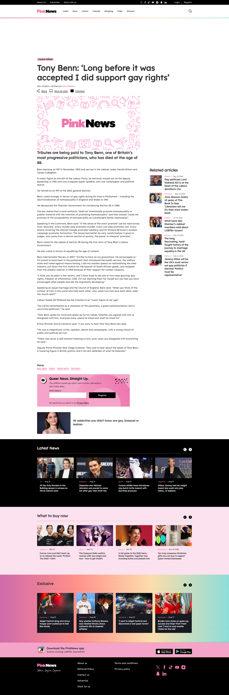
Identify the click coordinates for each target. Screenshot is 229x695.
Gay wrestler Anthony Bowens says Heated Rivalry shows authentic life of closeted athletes (93, 625)
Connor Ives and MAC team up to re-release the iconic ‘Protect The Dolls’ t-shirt (55, 556)
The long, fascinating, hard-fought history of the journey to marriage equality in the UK (176, 245)
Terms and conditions (126, 663)
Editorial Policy (85, 669)
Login (177, 2)
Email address (59, 391)
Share (44, 91)
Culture (85, 11)
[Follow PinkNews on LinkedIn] (166, 2)
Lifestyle (96, 11)
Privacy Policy (83, 403)
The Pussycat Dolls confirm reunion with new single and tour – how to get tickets (92, 556)
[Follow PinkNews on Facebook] (164, 668)
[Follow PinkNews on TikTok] (171, 668)
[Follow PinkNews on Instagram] (183, 668)
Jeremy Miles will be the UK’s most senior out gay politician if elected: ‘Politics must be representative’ (176, 267)
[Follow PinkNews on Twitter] (158, 668)
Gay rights (42, 368)
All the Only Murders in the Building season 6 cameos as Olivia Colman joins (53, 488)
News (75, 11)
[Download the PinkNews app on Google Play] (183, 651)
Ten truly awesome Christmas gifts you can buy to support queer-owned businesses (172, 556)
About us (82, 663)
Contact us (83, 674)
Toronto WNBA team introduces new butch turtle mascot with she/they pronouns (133, 488)
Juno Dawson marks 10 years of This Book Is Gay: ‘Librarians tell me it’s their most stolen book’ (176, 204)
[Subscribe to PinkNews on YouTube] (177, 668)
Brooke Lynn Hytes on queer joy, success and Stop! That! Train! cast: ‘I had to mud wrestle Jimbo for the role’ (173, 625)
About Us (41, 2)
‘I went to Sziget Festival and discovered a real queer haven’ (133, 622)
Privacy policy (122, 669)
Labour (52, 368)
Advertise (55, 2)
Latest (65, 11)
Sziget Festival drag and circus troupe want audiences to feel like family (55, 624)
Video (120, 11)
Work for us (83, 686)
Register (188, 2)
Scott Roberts (68, 86)
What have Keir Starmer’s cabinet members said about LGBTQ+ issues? (176, 225)
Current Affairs (45, 59)
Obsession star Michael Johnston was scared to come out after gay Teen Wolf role (93, 488)
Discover (131, 11)
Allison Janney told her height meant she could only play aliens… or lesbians (172, 488)
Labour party (63, 368)
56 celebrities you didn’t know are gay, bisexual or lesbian (106, 422)
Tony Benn (76, 368)
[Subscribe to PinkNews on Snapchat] (158, 674)
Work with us (70, 2)
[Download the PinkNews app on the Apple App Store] (164, 651)
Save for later (61, 91)
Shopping (108, 11)
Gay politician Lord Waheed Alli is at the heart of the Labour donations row (176, 184)
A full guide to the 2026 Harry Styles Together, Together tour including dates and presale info (134, 556)
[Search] (190, 11)
